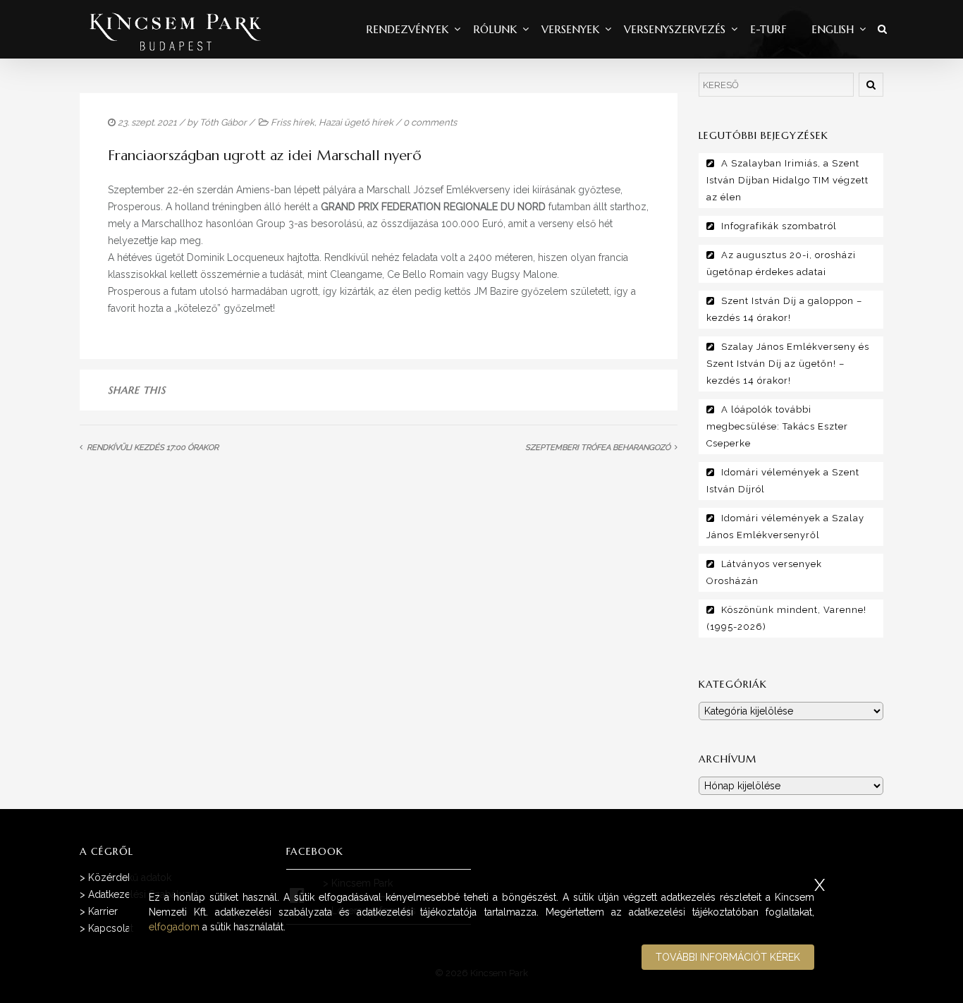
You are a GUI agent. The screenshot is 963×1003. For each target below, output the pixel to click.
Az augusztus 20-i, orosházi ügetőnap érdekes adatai (781, 263)
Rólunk (495, 29)
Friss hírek (292, 122)
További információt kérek (728, 957)
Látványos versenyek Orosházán (764, 572)
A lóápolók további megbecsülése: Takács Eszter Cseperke (777, 426)
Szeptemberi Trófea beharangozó (597, 447)
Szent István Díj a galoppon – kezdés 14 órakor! (784, 309)
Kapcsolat (110, 928)
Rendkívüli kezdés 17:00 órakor (154, 447)
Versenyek (570, 29)
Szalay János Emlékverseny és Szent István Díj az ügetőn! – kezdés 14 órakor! (787, 363)
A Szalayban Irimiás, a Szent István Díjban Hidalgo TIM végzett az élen (787, 180)
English (832, 29)
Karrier (103, 911)
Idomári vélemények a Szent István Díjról (782, 480)
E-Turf (768, 29)
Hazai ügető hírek (356, 122)
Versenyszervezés (674, 29)
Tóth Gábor (223, 122)
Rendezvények (407, 29)
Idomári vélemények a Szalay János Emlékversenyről (785, 526)
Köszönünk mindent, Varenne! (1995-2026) (786, 618)
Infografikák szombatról (779, 226)
